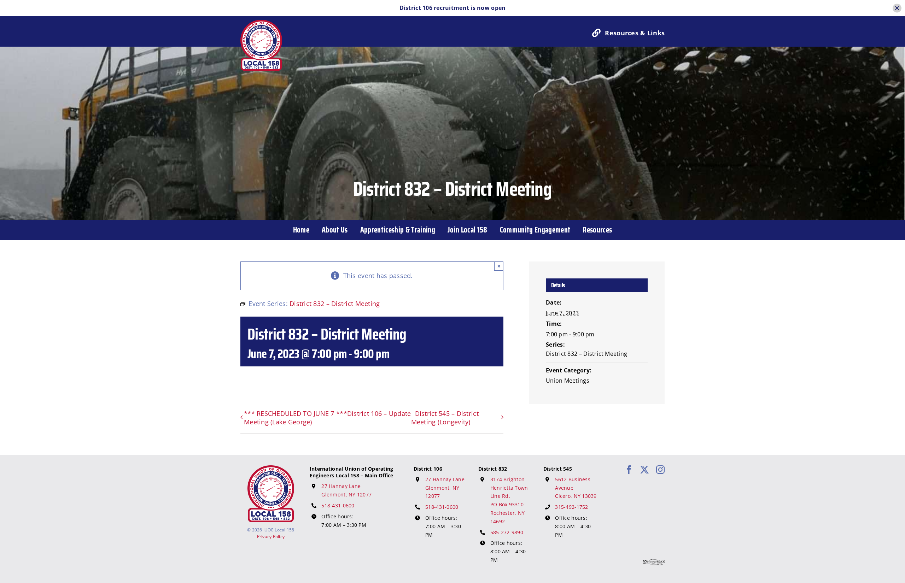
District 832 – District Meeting (586, 354)
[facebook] (629, 469)
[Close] (897, 8)
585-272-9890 (506, 532)
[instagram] (660, 469)
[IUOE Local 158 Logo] (270, 468)
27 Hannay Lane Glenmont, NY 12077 (445, 488)
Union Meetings (567, 380)
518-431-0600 (337, 505)
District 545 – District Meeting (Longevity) (445, 417)
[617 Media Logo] (654, 562)
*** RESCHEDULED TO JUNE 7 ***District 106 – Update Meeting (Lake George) (327, 417)
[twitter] (644, 469)
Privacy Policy (271, 537)
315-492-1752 (571, 507)
